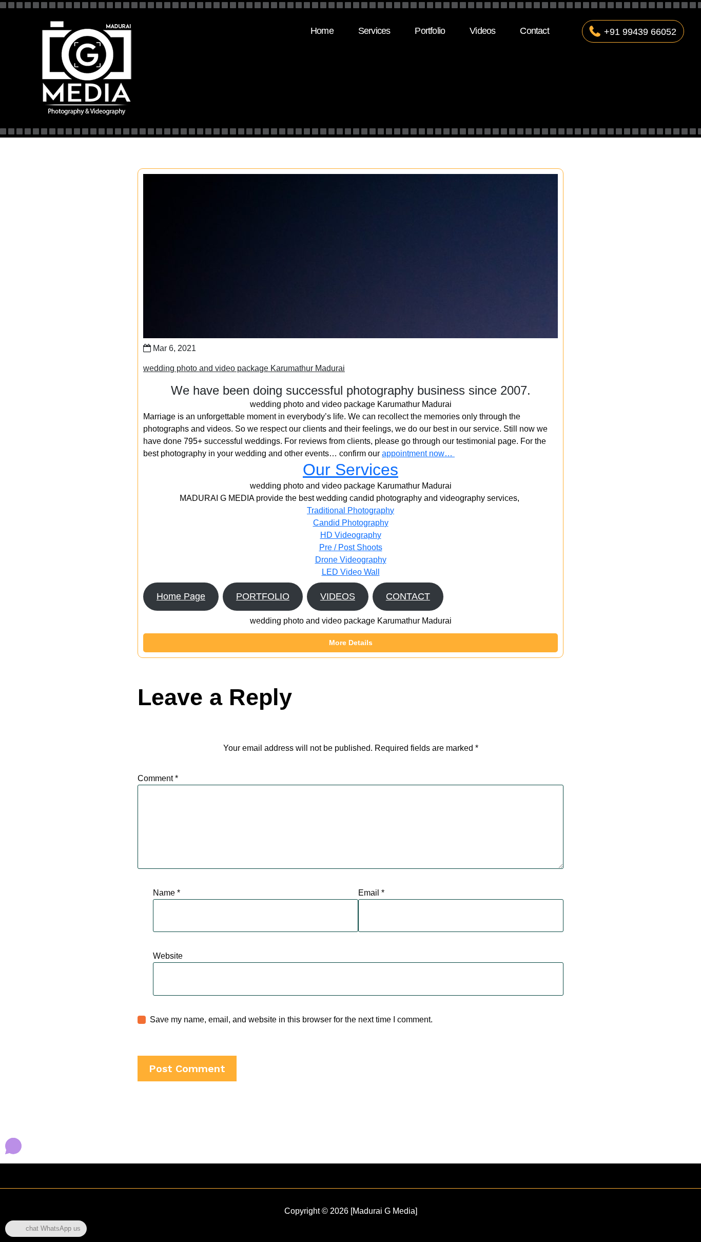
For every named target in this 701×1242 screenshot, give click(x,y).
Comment (158, 778)
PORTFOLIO (262, 596)
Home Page (181, 596)
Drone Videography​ (350, 559)
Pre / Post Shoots (350, 547)
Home (322, 31)
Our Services (350, 469)
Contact (534, 31)
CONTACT (408, 596)
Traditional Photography (350, 510)
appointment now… (418, 453)
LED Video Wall (351, 572)
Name (166, 892)
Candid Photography (350, 522)
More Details (351, 642)
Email (371, 892)
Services (374, 31)
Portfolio (430, 31)
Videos (482, 31)
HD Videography (350, 535)
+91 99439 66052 (640, 32)
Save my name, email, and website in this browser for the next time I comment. (291, 1019)
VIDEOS (337, 596)
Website (168, 956)
